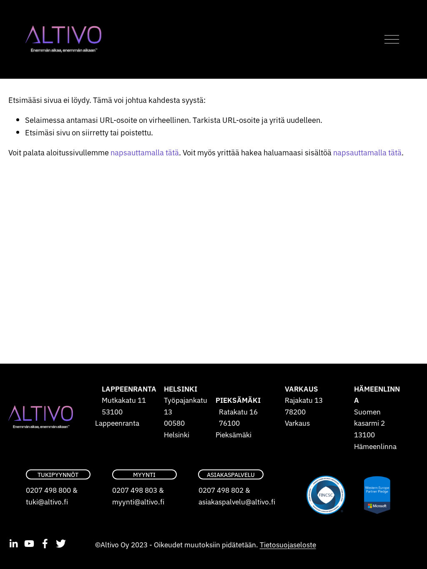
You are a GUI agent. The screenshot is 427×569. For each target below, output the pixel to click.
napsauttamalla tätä (145, 152)
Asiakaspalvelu (231, 474)
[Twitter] (61, 544)
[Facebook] (45, 544)
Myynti (144, 474)
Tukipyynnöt (58, 474)
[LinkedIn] (13, 544)
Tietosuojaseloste (288, 544)
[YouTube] (29, 544)
